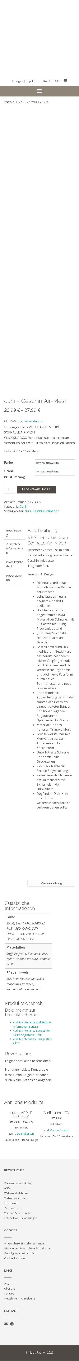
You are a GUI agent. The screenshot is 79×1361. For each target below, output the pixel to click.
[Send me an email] (6, 1323)
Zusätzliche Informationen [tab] (14, 548)
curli (28, 511)
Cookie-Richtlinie (14, 1258)
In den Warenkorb (36, 489)
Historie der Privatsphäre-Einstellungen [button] (28, 1248)
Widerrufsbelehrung (16, 1193)
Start (7, 102)
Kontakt (9, 1293)
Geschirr (38, 511)
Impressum (11, 1203)
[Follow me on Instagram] (12, 1323)
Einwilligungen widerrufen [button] (19, 1253)
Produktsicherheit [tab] (14, 564)
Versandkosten (34, 421)
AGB (7, 1188)
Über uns (9, 1288)
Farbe (8, 462)
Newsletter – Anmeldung (19, 1298)
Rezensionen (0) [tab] (14, 578)
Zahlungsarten (13, 1208)
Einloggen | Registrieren (26, 81)
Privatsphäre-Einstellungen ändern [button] (25, 1243)
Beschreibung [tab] (14, 532)
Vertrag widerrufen (15, 1198)
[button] (39, 91)
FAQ (7, 1283)
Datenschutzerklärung (17, 1183)
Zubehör (52, 511)
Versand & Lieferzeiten (18, 1213)
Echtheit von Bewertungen (20, 1218)
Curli (16, 102)
